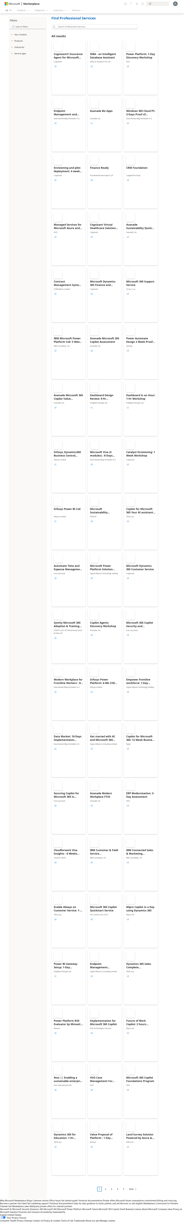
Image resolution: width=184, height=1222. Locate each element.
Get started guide (69, 1200)
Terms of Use (67, 1220)
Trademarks (79, 1220)
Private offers (109, 1200)
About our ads (92, 1220)
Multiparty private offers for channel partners (51, 1206)
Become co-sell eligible (131, 1203)
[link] (68, 67)
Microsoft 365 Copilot (109, 1209)
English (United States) (10, 1214)
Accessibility (46, 1212)
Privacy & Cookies (51, 1220)
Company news (165, 1209)
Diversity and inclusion (29, 1212)
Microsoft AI (6, 1209)
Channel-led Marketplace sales (14, 1206)
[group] (55, 66)
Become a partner (8, 1203)
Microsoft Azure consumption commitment (136, 1200)
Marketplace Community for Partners (160, 1203)
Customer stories (40, 1200)
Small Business (127, 1209)
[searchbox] (31, 27)
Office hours (55, 1200)
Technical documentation (90, 1200)
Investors (14, 1212)
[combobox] (95, 27)
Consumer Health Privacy (12, 1220)
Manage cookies (107, 1220)
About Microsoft (149, 1209)
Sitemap (28, 1220)
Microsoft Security (20, 1209)
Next (131, 1189)
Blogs (29, 1200)
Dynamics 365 (36, 1209)
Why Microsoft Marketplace (13, 1200)
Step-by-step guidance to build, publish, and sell (97, 1203)
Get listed (22, 1203)
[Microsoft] (12, 3)
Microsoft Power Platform (69, 1209)
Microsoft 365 (50, 1209)
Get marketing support (38, 1203)
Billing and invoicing (167, 1200)
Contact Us (38, 1220)
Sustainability (59, 1212)
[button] (53, 26)
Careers (137, 1209)
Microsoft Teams (90, 1209)
